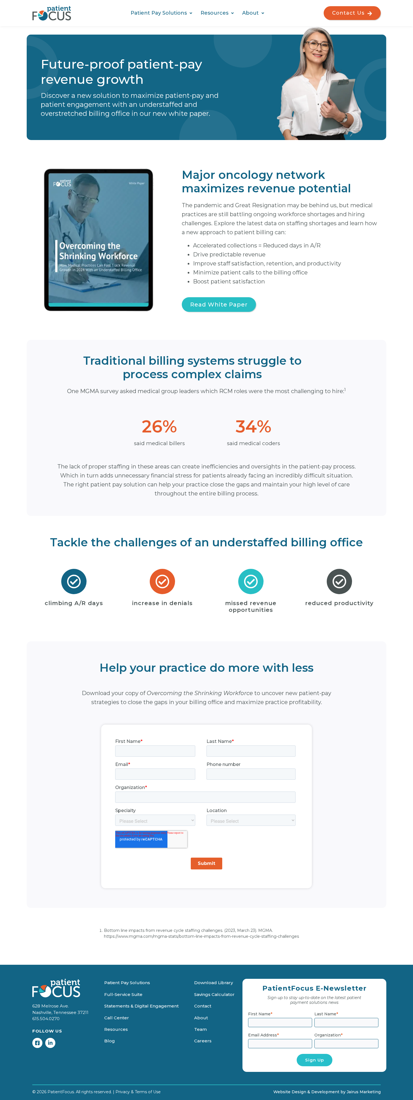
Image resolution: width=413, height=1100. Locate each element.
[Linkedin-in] (50, 1043)
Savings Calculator (214, 994)
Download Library (213, 982)
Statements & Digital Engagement (141, 1006)
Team (200, 1029)
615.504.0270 (46, 1018)
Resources (214, 13)
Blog (109, 1040)
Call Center (116, 1017)
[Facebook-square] (37, 1043)
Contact (202, 1006)
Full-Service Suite (123, 994)
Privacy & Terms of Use (138, 1091)
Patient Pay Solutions (159, 13)
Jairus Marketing (364, 1091)
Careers (203, 1040)
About (250, 13)
